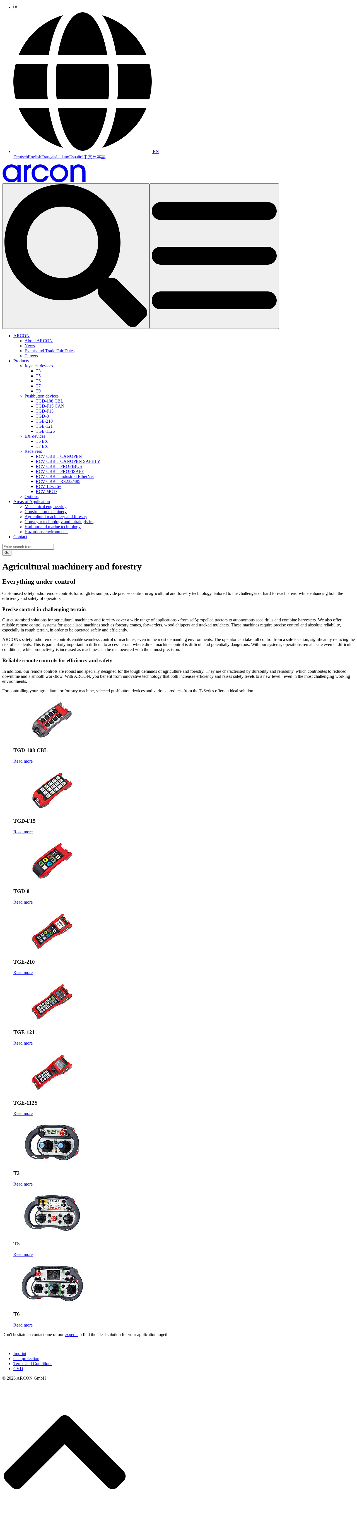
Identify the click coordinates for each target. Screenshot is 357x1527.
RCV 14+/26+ (48, 486)
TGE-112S (45, 431)
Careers (31, 355)
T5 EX (42, 441)
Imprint (19, 1353)
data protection (26, 1358)
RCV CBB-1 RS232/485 (58, 481)
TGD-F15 (45, 411)
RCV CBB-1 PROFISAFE (60, 471)
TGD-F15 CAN (50, 406)
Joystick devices (39, 365)
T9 (38, 391)
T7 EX (42, 446)
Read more (23, 761)
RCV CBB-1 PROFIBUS (59, 466)
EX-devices (35, 436)
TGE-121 (44, 426)
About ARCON (39, 340)
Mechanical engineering (46, 506)
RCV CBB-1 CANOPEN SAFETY (68, 461)
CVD (18, 1368)
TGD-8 (42, 416)
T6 (38, 381)
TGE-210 (44, 421)
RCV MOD (46, 491)
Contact (20, 536)
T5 (38, 376)
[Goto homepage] (44, 180)
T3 (38, 370)
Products (21, 360)
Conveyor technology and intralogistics (59, 521)
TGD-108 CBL (49, 401)
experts (71, 1334)
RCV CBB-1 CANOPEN (59, 456)
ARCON (21, 335)
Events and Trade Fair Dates (49, 350)
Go (6, 553)
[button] (86, 151)
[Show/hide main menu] (214, 256)
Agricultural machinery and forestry (56, 516)
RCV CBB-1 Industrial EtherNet (65, 476)
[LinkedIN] (15, 7)
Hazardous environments (46, 531)
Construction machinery (46, 511)
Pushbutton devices (42, 396)
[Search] (75, 256)
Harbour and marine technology (53, 526)
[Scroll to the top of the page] (64, 1522)
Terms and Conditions (32, 1363)
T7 (38, 386)
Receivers (33, 451)
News (30, 345)
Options (31, 496)
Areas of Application (31, 501)
